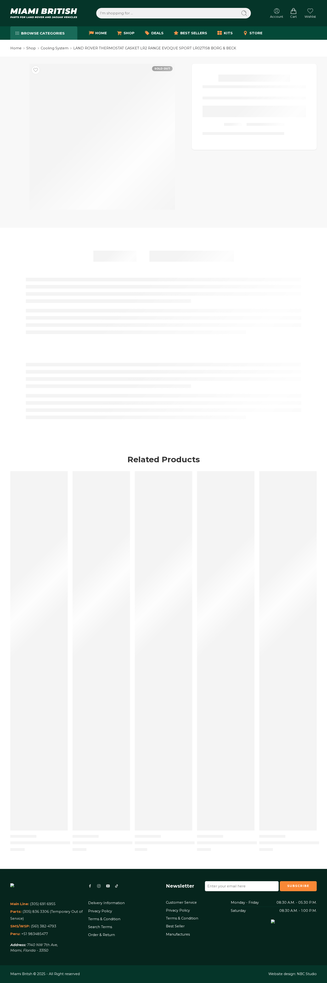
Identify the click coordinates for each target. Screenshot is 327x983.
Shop (31, 48)
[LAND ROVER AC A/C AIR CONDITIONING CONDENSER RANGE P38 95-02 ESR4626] (225, 651)
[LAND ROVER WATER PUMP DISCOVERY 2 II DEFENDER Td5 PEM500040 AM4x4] (163, 651)
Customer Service (181, 902)
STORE (255, 33)
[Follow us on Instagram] (99, 886)
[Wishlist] (35, 70)
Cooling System (54, 48)
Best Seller (175, 926)
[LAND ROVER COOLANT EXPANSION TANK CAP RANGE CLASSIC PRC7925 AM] (288, 651)
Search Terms (100, 927)
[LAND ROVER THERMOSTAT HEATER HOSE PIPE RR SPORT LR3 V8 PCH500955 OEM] (39, 651)
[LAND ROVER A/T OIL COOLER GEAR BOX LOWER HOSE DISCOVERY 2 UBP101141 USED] (101, 651)
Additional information (191, 256)
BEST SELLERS (193, 33)
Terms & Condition (104, 919)
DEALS (157, 33)
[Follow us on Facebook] (90, 886)
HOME (101, 33)
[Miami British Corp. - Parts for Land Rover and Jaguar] (43, 13)
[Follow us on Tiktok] (116, 886)
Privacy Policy (100, 911)
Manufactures (178, 934)
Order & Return (101, 935)
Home (16, 48)
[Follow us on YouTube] (108, 886)
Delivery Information (106, 903)
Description (114, 256)
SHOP (129, 33)
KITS (228, 33)
